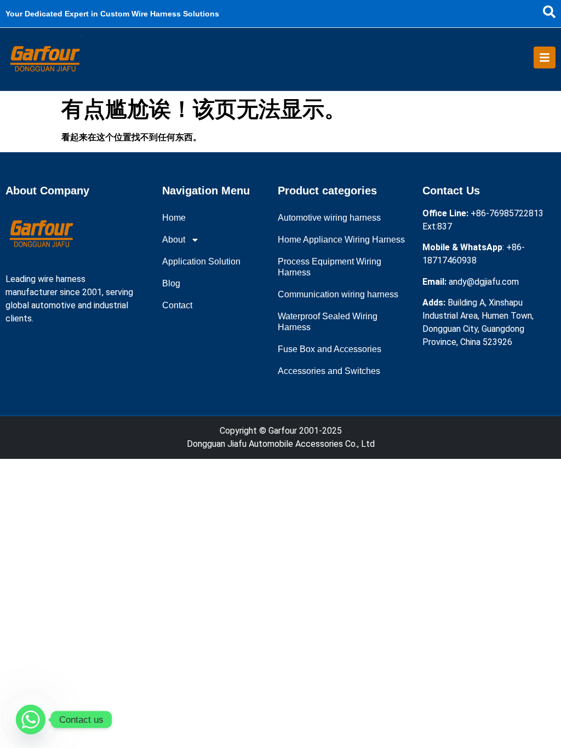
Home (174, 217)
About (173, 239)
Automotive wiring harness (329, 217)
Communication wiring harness (338, 294)
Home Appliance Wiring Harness (341, 239)
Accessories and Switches (329, 371)
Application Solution (201, 261)
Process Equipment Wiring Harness (329, 267)
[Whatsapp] (30, 719)
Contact (177, 305)
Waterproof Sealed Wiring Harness (327, 322)
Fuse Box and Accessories (329, 349)
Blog (171, 283)
